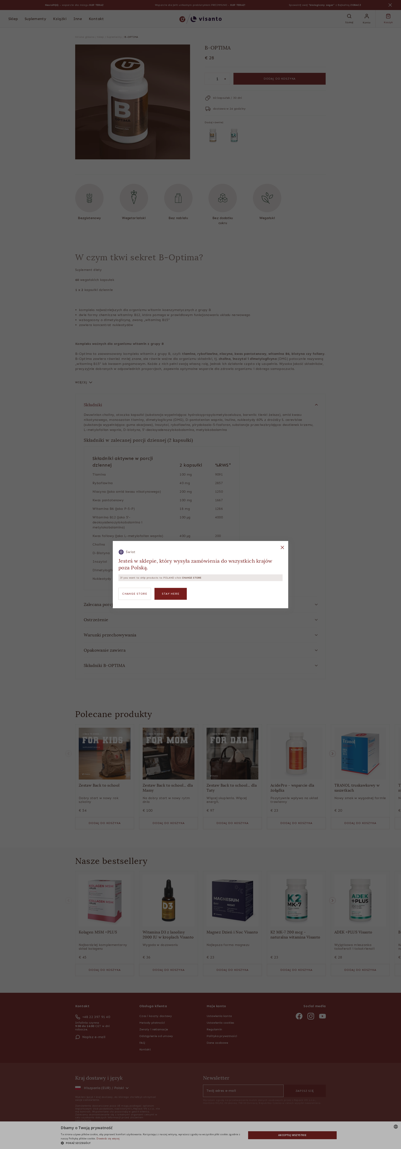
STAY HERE (170, 593)
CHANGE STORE (134, 593)
